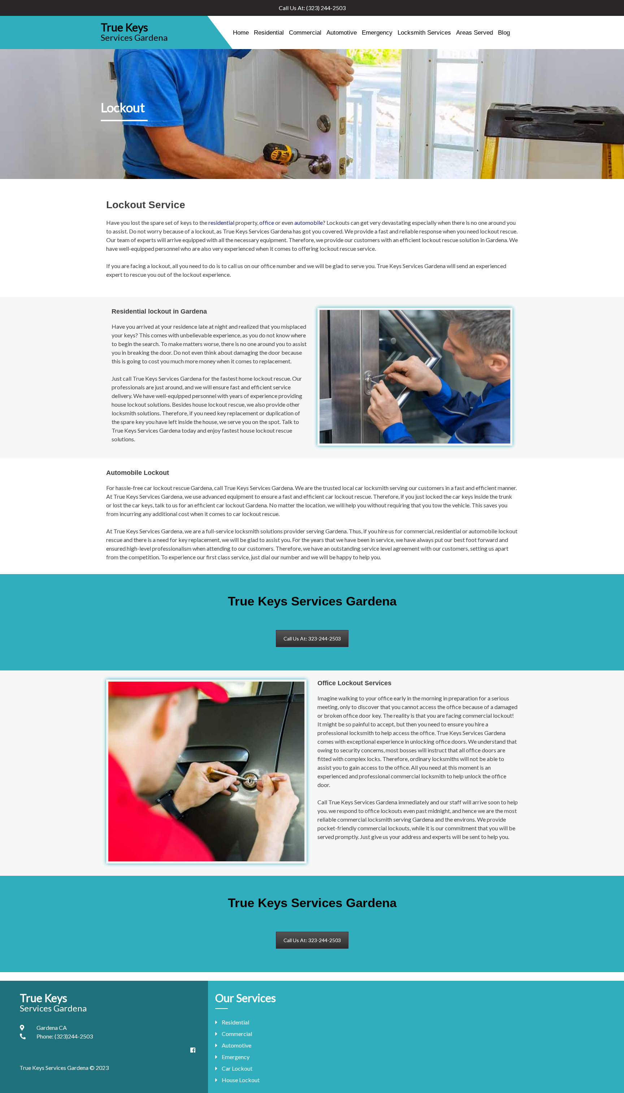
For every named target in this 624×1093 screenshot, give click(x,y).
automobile (308, 222)
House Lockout (241, 1079)
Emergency (377, 32)
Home (241, 32)
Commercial (305, 32)
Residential (269, 32)
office (266, 222)
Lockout (123, 107)
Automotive (341, 32)
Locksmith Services (424, 32)
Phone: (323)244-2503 (64, 1036)
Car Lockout (237, 1068)
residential (221, 222)
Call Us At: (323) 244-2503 (312, 7)
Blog (504, 32)
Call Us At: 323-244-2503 (312, 638)
